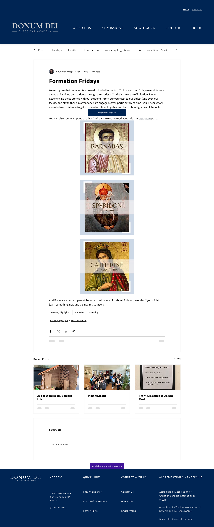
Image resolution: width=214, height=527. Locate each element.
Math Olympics (97, 395)
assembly (93, 312)
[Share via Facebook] (50, 331)
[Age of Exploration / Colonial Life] (56, 377)
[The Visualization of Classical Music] (157, 377)
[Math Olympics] (107, 377)
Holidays (56, 50)
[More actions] (163, 72)
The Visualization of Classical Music (156, 397)
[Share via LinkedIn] (65, 331)
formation (79, 312)
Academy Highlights (117, 50)
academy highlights (60, 312)
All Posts (38, 50)
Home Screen (90, 50)
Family (72, 50)
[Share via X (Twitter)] (58, 331)
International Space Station (153, 50)
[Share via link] (73, 331)
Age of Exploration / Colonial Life (54, 397)
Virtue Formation (78, 320)
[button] (81, 28)
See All (177, 358)
